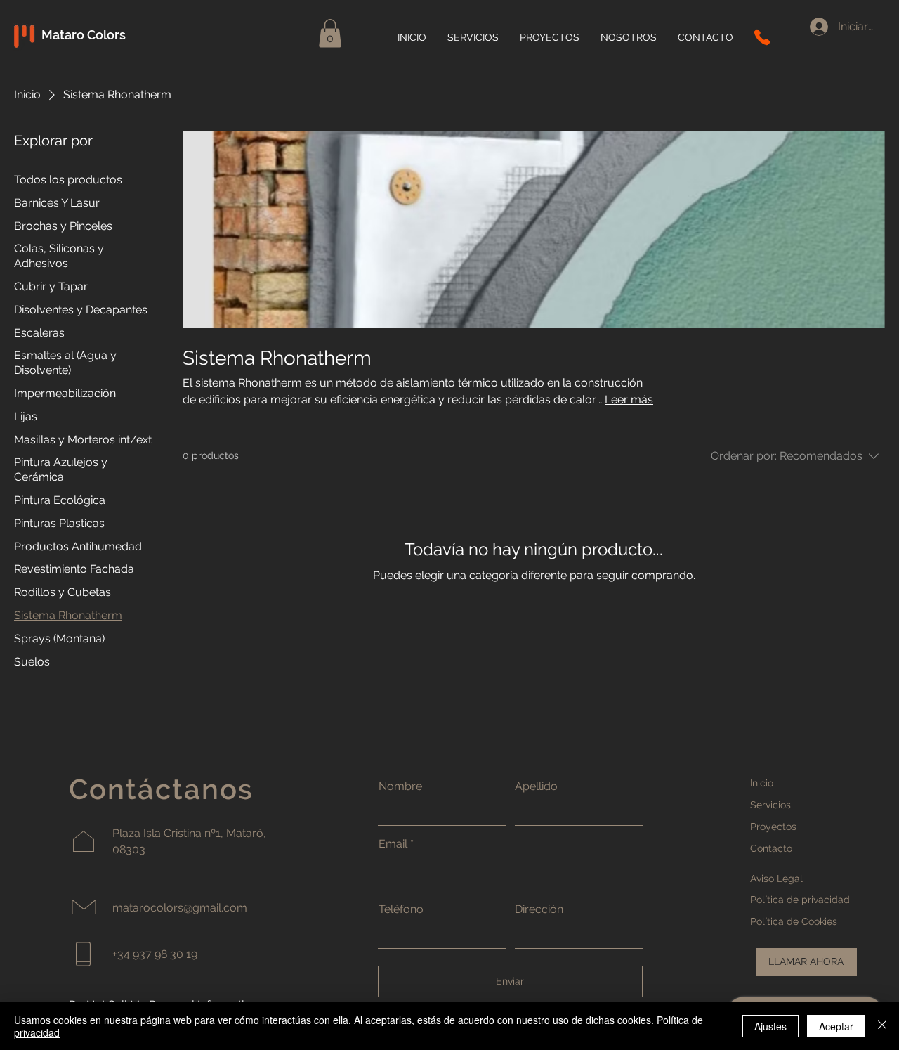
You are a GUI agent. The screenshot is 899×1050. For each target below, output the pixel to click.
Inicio (761, 783)
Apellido (536, 786)
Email (393, 844)
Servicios (770, 804)
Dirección (539, 909)
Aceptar (836, 1026)
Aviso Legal (776, 878)
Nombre (400, 786)
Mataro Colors (85, 34)
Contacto (771, 848)
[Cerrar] (882, 1026)
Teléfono (401, 909)
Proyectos (773, 826)
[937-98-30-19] (761, 37)
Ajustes (770, 1026)
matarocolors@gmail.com (179, 907)
